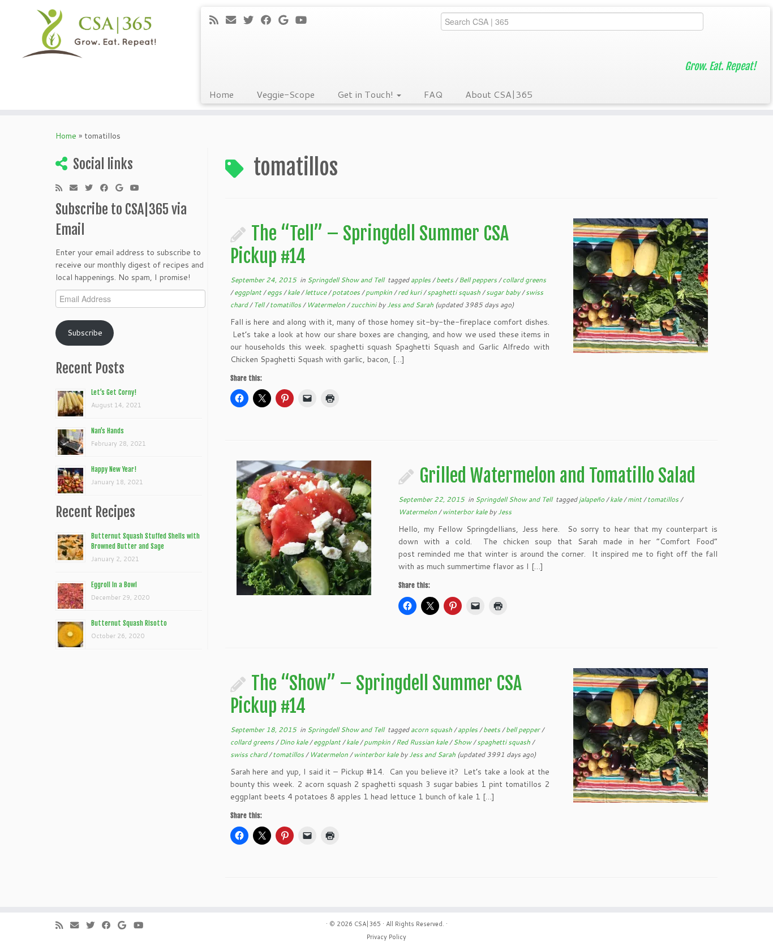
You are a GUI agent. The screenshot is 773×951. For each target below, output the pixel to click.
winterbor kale (466, 512)
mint (635, 499)
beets (445, 280)
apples (421, 280)
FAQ (433, 94)
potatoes (347, 292)
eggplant (248, 292)
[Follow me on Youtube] (304, 19)
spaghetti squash (454, 292)
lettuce (316, 292)
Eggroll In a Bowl (114, 584)
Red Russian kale (422, 742)
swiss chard (249, 754)
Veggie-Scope (285, 94)
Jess (505, 512)
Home (221, 94)
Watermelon (327, 304)
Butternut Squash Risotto (129, 623)
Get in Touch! (366, 94)
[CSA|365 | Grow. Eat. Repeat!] (89, 34)
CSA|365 (367, 923)
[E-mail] (234, 19)
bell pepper (524, 729)
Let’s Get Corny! (113, 392)
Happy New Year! (113, 469)
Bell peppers (479, 280)
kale (294, 292)
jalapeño (592, 499)
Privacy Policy (386, 936)
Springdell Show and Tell (346, 280)
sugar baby (504, 292)
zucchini (364, 304)
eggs (275, 292)
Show (463, 742)
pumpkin (380, 292)
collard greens (524, 280)
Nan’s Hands (107, 431)
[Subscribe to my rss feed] (217, 19)
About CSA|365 (498, 94)
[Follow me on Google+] (286, 19)
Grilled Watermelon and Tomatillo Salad (557, 475)
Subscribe (84, 332)
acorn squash (432, 729)
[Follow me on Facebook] (269, 19)
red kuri (410, 292)
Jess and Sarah (410, 304)
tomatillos (286, 304)
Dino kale (295, 742)
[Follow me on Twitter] (252, 19)
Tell (260, 304)
